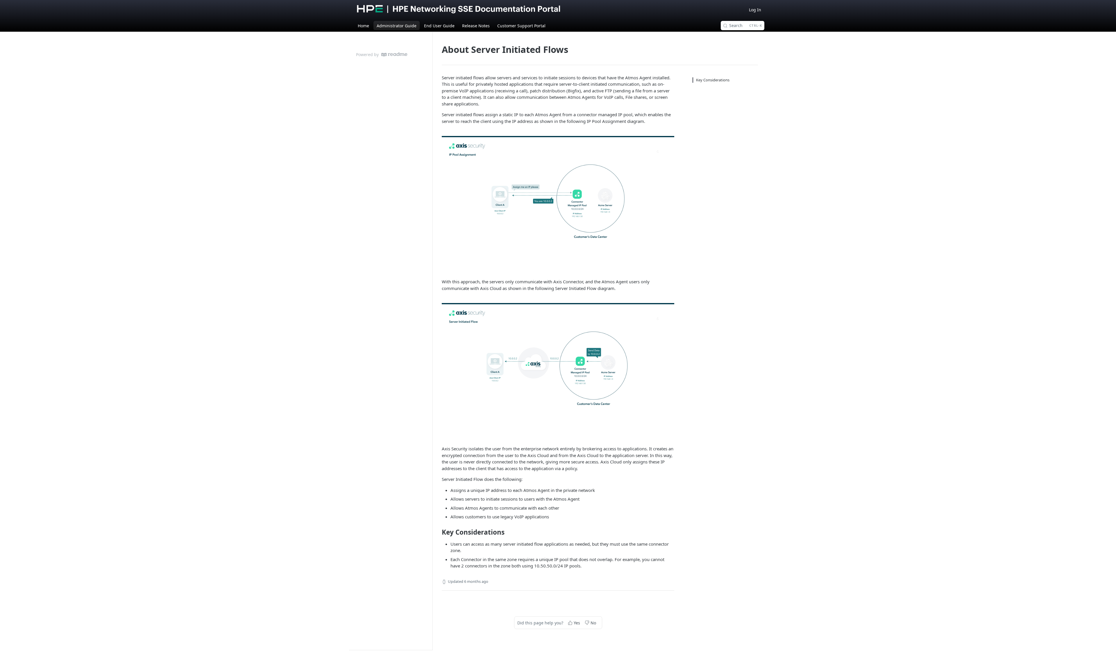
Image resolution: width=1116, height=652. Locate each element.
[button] (558, 201)
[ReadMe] (394, 54)
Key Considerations (712, 80)
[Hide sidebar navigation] (431, 341)
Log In (755, 9)
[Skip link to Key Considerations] (437, 532)
